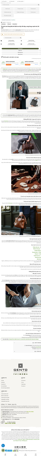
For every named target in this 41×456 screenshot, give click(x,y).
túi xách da (6, 121)
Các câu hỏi (23, 380)
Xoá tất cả (13, 19)
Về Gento (3, 382)
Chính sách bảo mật (4, 393)
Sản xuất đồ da (4, 386)
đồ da (37, 160)
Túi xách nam (20, 48)
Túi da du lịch (33, 8)
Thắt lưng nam (20, 52)
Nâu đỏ (9, 24)
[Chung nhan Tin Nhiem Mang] (27, 450)
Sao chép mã (9, 64)
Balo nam (20, 50)
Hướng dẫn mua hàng (5, 399)
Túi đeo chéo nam (7, 12)
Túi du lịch (35, 439)
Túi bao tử (17, 440)
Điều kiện (16, 64)
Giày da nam (20, 54)
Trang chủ (3, 22)
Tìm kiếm (38, 5)
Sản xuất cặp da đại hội (5, 387)
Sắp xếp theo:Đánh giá (6, 19)
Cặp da (24, 439)
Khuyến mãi (3, 384)
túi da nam (10, 203)
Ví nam (20, 440)
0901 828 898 (14, 414)
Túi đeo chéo (28, 439)
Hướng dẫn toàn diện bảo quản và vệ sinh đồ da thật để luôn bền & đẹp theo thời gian (24, 339)
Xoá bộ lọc (3, 24)
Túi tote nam (33, 12)
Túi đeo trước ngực (20, 12)
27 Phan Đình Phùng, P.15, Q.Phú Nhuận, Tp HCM (18, 411)
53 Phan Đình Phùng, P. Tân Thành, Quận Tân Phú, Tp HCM (15, 413)
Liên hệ (2, 380)
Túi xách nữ (23, 386)
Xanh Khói (15, 24)
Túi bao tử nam (20, 8)
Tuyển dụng (23, 384)
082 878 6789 (8, 414)
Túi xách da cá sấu (7, 15)
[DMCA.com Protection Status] (15, 450)
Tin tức (22, 382)
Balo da (31, 439)
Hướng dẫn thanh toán (5, 401)
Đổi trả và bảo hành (4, 395)
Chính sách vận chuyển (5, 397)
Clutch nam (7, 8)
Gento (30, 70)
